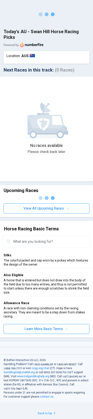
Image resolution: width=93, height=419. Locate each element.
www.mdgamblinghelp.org (33, 376)
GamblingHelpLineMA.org (19, 372)
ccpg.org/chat (40, 368)
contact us (46, 396)
